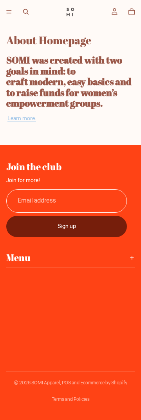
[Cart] (131, 11)
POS (66, 383)
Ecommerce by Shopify (103, 383)
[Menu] (9, 12)
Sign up (67, 226)
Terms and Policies (71, 399)
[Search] (25, 11)
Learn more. (21, 119)
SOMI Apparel (45, 383)
